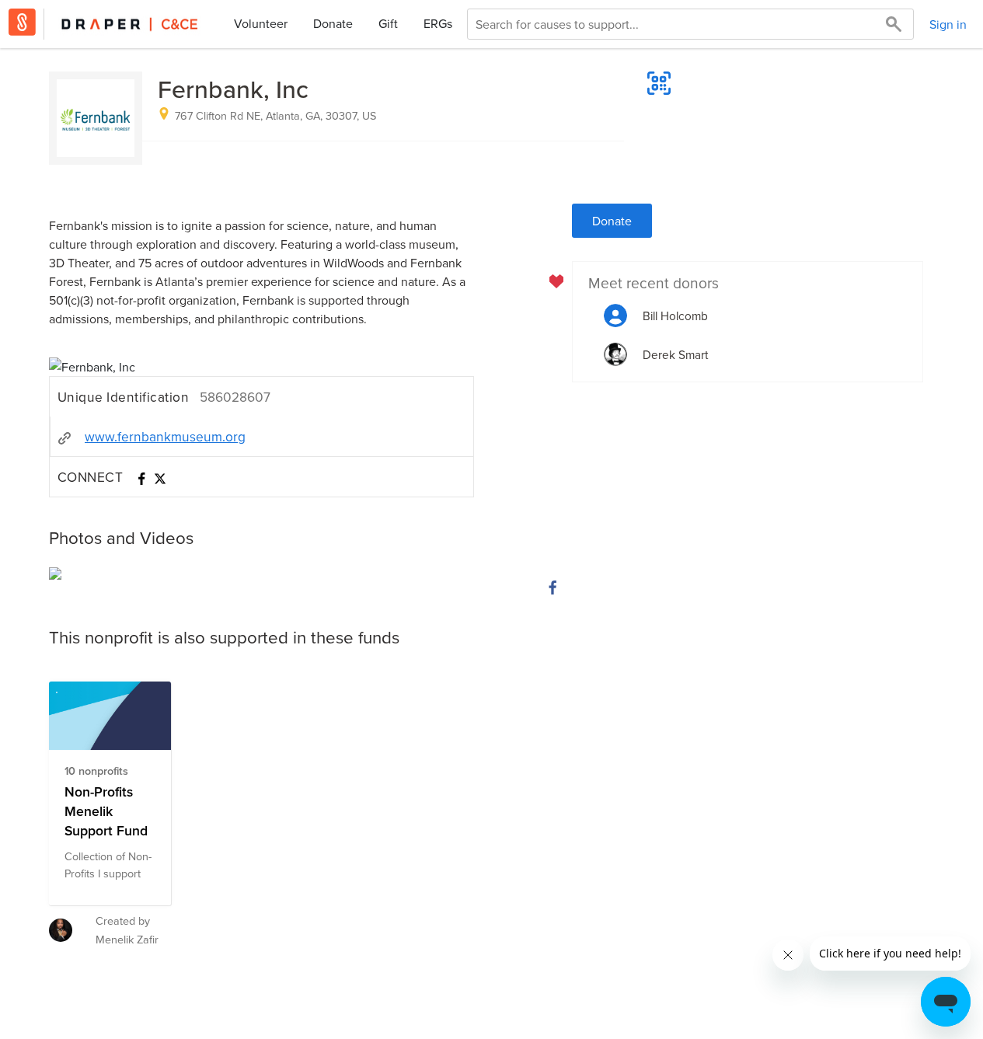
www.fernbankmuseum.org (165, 436)
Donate (333, 23)
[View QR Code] (659, 83)
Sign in (948, 24)
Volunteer (261, 23)
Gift (388, 23)
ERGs (438, 23)
